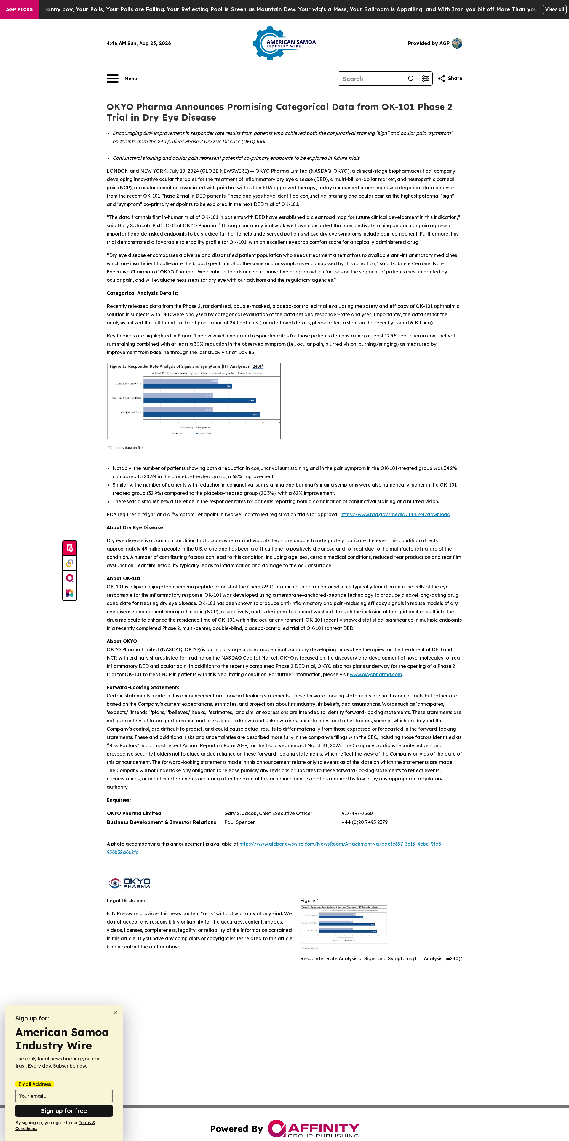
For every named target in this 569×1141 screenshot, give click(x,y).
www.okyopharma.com (376, 674)
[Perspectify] (69, 563)
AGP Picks (19, 9)
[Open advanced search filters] (425, 78)
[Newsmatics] (69, 592)
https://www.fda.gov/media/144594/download (395, 514)
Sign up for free (64, 1110)
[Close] (116, 1012)
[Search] (411, 78)
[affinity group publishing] (69, 578)
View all (554, 9)
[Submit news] (69, 548)
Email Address (34, 1084)
